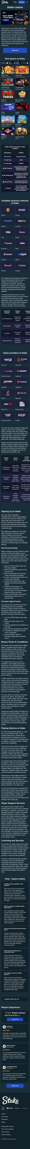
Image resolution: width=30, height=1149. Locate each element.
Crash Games (18, 63)
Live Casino (11, 63)
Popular (3, 63)
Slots (24, 63)
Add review (15, 1019)
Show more (15, 1085)
